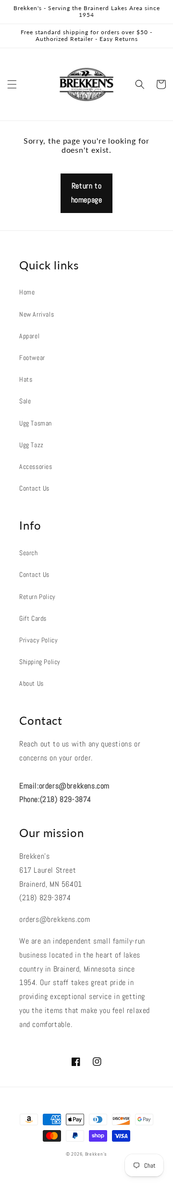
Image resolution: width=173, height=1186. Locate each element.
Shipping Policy (40, 661)
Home (27, 292)
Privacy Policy (38, 640)
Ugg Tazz (31, 444)
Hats (25, 379)
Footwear (32, 357)
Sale (25, 401)
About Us (31, 683)
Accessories (35, 466)
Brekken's (96, 1154)
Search (28, 552)
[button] (12, 84)
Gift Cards (33, 618)
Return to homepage (86, 193)
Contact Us (34, 488)
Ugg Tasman (35, 423)
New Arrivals (36, 314)
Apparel (29, 336)
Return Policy (37, 596)
